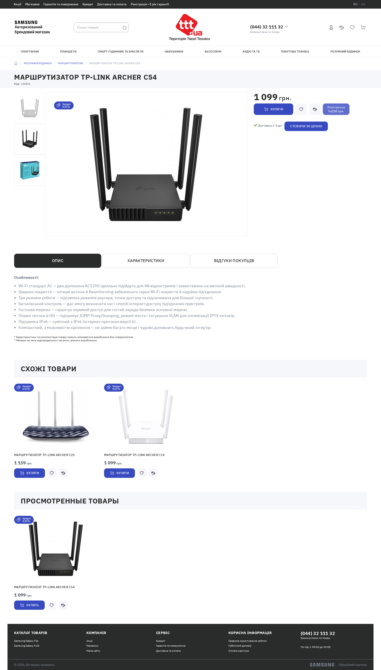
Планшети (68, 51)
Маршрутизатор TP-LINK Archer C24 (130, 454)
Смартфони (30, 51)
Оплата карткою (238, 649)
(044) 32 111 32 (266, 27)
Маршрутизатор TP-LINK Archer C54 (40, 586)
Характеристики (145, 260)
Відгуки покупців (234, 260)
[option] (56, 435)
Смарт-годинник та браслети (120, 51)
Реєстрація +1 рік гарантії (150, 4)
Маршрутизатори (70, 63)
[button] (56, 416)
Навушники (174, 51)
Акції (17, 4)
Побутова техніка (295, 51)
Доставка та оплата (112, 4)
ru (355, 4)
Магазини (32, 4)
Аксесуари (213, 51)
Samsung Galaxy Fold (26, 644)
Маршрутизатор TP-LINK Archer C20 (40, 454)
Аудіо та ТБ (251, 51)
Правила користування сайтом (247, 640)
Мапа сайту (93, 649)
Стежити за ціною (306, 126)
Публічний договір (239, 644)
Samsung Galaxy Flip (26, 640)
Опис (57, 260)
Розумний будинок (345, 51)
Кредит (87, 4)
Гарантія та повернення (60, 4)
